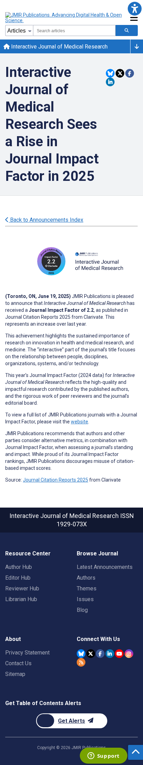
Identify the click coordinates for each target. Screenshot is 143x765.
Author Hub (18, 567)
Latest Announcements (105, 567)
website (79, 421)
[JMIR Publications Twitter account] (90, 653)
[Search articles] (127, 30)
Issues (85, 599)
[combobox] (74, 30)
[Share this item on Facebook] (129, 73)
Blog (82, 610)
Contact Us (18, 663)
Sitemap (15, 674)
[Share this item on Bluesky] (110, 73)
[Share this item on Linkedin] (110, 82)
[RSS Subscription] (81, 662)
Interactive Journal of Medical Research (59, 46)
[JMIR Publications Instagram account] (129, 653)
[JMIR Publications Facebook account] (100, 653)
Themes (86, 588)
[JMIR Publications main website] (64, 17)
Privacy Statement (27, 652)
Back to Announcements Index (46, 220)
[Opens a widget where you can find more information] (103, 756)
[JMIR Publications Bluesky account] (81, 653)
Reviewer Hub (22, 588)
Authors (86, 577)
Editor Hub (18, 577)
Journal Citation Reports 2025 (55, 480)
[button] (134, 8)
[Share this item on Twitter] (120, 73)
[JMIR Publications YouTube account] (119, 653)
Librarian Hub (21, 599)
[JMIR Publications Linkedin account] (110, 653)
